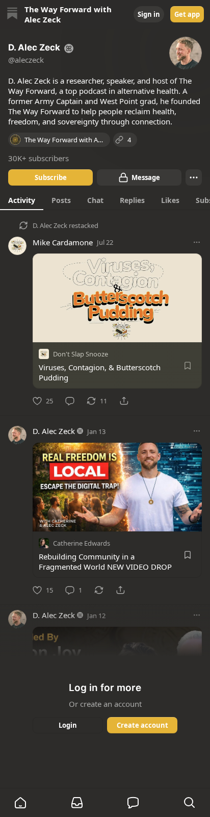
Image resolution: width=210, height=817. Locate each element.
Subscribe (51, 177)
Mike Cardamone (63, 242)
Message (146, 177)
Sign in (149, 14)
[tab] (21, 200)
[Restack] (99, 590)
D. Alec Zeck (50, 225)
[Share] (124, 401)
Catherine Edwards (81, 543)
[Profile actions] (194, 177)
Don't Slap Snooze (80, 354)
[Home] (12, 14)
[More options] (197, 242)
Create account (142, 725)
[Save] (187, 366)
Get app (187, 14)
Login (68, 725)
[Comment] (69, 401)
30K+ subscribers (38, 158)
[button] (20, 803)
